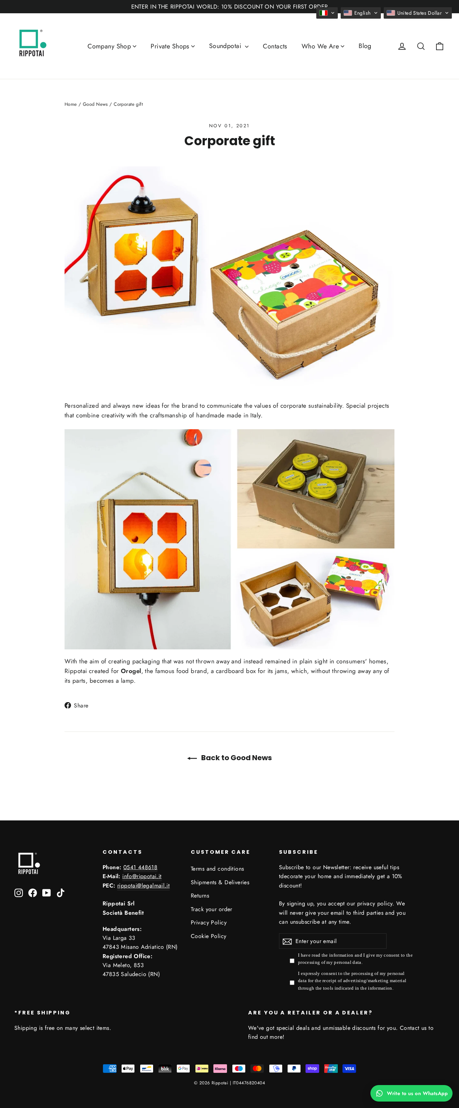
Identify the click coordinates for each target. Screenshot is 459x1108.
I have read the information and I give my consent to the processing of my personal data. (355, 959)
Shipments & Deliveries (220, 882)
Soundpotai (226, 46)
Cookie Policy (209, 936)
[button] (327, 13)
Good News (95, 104)
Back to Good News (236, 758)
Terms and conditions (217, 869)
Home (71, 104)
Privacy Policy (209, 922)
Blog (365, 46)
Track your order (211, 909)
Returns (200, 895)
